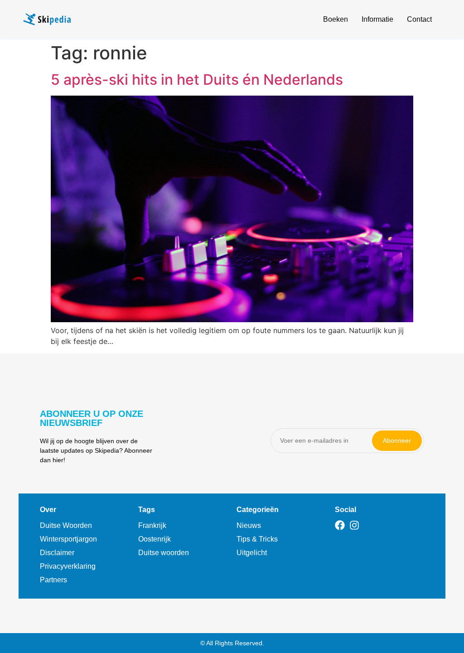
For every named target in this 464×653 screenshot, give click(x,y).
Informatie (377, 19)
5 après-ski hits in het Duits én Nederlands (197, 79)
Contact (419, 19)
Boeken (335, 19)
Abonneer (397, 440)
